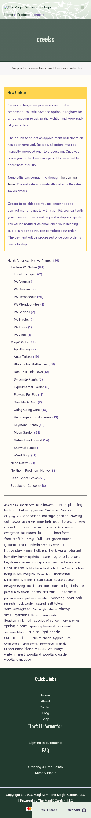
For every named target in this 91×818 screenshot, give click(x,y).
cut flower (12, 521)
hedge (28, 551)
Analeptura (11, 505)
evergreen (11, 533)
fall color (45, 533)
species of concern (47, 620)
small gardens (16, 615)
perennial (51, 591)
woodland (34, 654)
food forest (62, 533)
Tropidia (61, 643)
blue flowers (45, 505)
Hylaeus (45, 557)
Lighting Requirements (45, 743)
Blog (45, 713)
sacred (41, 603)
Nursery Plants (45, 773)
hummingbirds (28, 557)
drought (11, 527)
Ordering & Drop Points (45, 767)
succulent (64, 626)
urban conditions (18, 648)
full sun (43, 538)
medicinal (62, 574)
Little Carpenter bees (70, 568)
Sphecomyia (71, 620)
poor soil (74, 597)
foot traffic (13, 538)
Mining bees (11, 580)
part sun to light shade (64, 585)
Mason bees (44, 574)
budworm (10, 510)
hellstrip (40, 550)
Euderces (68, 527)
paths (36, 592)
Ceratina (66, 510)
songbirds (50, 615)
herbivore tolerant (65, 550)
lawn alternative (66, 562)
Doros (82, 522)
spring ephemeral (42, 626)
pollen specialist (37, 598)
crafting (76, 516)
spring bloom (16, 626)
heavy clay (13, 550)
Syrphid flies (62, 638)
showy (64, 608)
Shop (45, 719)
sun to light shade (44, 631)
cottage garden (55, 516)
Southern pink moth (18, 620)
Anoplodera (27, 505)
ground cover (15, 544)
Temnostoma (29, 643)
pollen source (13, 598)
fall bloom (28, 533)
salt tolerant (57, 603)
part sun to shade (16, 592)
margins (29, 574)
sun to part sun (17, 637)
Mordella (26, 580)
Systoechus (11, 643)
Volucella (40, 649)
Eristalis (55, 527)
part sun (34, 585)
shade (52, 609)
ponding (58, 598)
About (45, 701)
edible (43, 527)
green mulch (62, 539)
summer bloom (15, 632)
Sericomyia (40, 609)
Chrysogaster (12, 516)
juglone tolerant (66, 556)
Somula (36, 615)
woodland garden (55, 654)
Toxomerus (47, 643)
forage (30, 539)
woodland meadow (17, 659)
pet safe (68, 591)
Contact (45, 707)
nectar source (64, 580)
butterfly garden (31, 510)
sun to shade (42, 638)
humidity (10, 557)
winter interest (14, 654)
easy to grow (28, 527)
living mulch (13, 574)
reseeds (10, 603)
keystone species (17, 562)
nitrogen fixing (14, 586)
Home (45, 695)
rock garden (26, 603)
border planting (68, 504)
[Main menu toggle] (82, 7)
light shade (14, 568)
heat (65, 545)
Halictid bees (38, 545)
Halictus (54, 545)
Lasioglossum (41, 562)
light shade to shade (40, 568)
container (31, 515)
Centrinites (52, 510)
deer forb (44, 522)
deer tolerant (64, 521)
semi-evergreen (17, 609)
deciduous (28, 522)
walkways (56, 648)
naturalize (43, 579)
